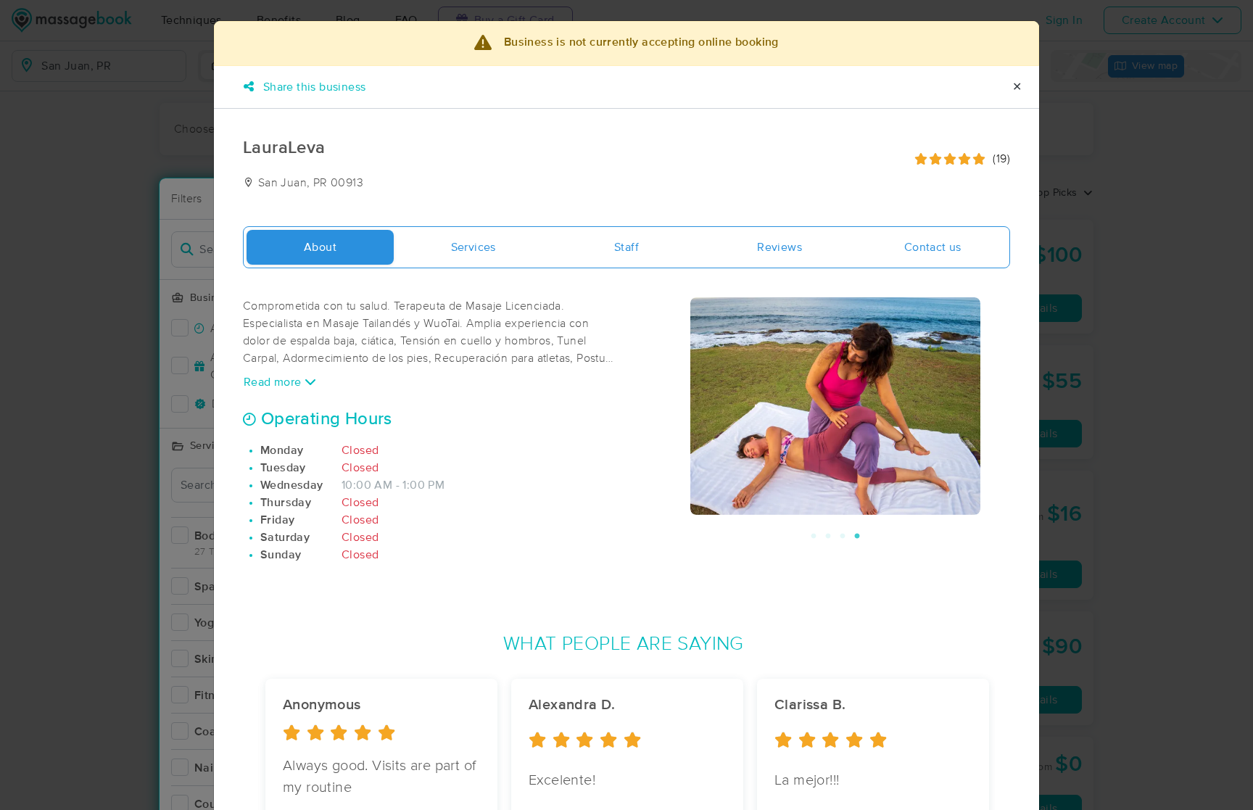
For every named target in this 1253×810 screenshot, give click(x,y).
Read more (274, 382)
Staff (626, 247)
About (320, 247)
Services (473, 247)
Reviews (779, 247)
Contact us (933, 247)
